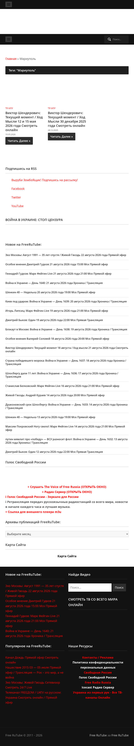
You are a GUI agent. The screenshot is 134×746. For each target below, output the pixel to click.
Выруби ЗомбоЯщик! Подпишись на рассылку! (44, 180)
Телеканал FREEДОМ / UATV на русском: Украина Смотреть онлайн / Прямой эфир (33, 697)
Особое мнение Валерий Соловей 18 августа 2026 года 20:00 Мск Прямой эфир (57, 338)
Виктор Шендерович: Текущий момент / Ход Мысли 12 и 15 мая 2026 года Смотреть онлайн (24, 121)
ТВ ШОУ (9, 108)
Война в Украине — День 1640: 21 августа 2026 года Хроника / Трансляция (54, 283)
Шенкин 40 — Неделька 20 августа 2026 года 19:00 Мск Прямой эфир (50, 292)
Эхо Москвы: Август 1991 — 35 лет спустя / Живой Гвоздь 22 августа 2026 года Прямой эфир (65, 255)
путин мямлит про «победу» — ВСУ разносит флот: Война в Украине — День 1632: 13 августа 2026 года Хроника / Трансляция (66, 440)
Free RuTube (98, 735)
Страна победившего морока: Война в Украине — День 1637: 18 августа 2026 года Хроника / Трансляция (65, 362)
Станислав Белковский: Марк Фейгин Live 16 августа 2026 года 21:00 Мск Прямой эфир (62, 386)
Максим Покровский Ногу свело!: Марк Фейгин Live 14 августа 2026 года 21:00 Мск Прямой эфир (65, 428)
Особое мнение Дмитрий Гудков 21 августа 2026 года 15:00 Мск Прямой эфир (56, 264)
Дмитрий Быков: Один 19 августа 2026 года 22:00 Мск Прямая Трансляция (54, 320)
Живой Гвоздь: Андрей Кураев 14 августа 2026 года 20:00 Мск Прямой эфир (55, 395)
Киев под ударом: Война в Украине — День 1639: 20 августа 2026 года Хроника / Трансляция (66, 301)
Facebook (18, 189)
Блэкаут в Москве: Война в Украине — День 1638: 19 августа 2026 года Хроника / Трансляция (66, 329)
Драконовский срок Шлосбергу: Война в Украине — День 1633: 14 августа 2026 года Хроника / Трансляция (66, 406)
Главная (11, 59)
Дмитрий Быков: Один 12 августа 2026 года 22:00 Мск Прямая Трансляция (54, 452)
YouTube (17, 206)
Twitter (16, 197)
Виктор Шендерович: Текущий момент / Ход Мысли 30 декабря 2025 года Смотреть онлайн (67, 119)
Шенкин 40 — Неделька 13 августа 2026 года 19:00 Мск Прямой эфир (50, 417)
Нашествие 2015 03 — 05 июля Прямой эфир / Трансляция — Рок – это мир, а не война (34, 672)
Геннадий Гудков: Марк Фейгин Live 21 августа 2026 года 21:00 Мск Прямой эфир (58, 273)
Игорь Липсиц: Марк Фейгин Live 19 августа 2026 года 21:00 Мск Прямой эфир (56, 311)
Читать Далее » (19, 141)
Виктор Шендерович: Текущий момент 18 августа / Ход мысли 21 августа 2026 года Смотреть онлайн (66, 349)
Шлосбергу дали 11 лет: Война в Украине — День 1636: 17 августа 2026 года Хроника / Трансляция (61, 375)
